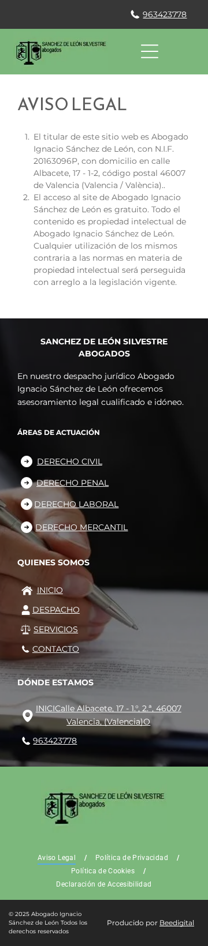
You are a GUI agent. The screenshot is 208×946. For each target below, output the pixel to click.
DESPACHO (56, 610)
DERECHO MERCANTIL (81, 527)
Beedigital (176, 922)
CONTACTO (55, 649)
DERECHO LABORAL (76, 504)
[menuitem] (58, 858)
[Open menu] (149, 51)
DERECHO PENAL (72, 483)
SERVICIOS (56, 629)
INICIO (50, 590)
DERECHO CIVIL (69, 461)
